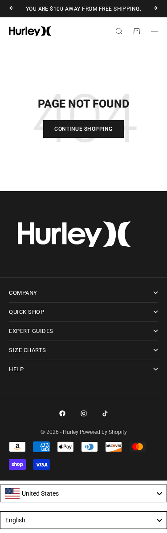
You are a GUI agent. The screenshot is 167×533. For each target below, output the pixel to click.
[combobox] (83, 493)
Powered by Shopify (103, 432)
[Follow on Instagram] (83, 413)
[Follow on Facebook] (62, 413)
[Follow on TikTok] (105, 413)
